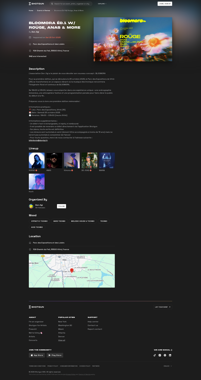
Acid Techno (37, 227)
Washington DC (65, 325)
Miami (61, 329)
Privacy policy (52, 366)
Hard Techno (59, 221)
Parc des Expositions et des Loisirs (48, 243)
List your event (161, 307)
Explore (101, 4)
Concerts (33, 340)
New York (62, 321)
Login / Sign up (165, 4)
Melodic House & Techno (82, 221)
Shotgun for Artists (38, 325)
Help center (93, 321)
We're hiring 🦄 (35, 333)
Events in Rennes (43, 10)
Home (31, 10)
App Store (38, 355)
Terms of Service (85, 374)
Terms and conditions (37, 366)
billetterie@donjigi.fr (38, 140)
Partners (95, 366)
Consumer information (68, 366)
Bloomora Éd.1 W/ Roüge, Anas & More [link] (68, 10)
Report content (95, 329)
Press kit (33, 329)
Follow (61, 206)
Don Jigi (35, 32)
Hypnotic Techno (39, 221)
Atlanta (61, 333)
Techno (103, 221)
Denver (61, 336)
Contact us (93, 325)
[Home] (36, 3)
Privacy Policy (70, 374)
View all (61, 340)
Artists (32, 336)
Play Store (56, 355)
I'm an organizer (36, 321)
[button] (61, 206)
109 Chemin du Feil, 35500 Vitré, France (51, 249)
